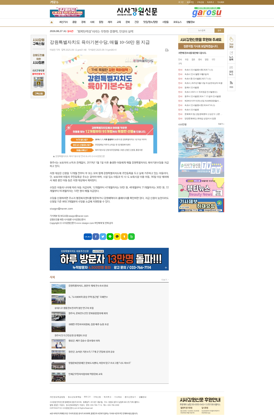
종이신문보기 (130, 397)
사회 (92, 22)
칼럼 (101, 22)
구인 (213, 59)
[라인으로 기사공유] (110, 236)
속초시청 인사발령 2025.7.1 (196, 78)
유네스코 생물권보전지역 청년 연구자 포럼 (74, 308)
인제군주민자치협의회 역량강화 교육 (85, 374)
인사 (180, 59)
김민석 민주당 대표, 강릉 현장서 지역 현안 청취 (105, 31)
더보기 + (221, 124)
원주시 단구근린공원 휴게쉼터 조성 (71, 335)
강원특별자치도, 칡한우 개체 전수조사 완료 (88, 285)
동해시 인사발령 (192, 87)
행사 (200, 59)
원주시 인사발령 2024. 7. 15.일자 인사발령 (203, 96)
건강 (136, 22)
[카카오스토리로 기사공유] (124, 236)
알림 (206, 59)
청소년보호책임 (74, 397)
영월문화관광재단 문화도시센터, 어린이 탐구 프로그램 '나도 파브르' (99, 363)
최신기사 (63, 22)
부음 (186, 59)
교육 (119, 22)
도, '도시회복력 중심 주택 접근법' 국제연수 (88, 297)
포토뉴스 (177, 22)
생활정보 (190, 22)
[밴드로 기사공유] (131, 236)
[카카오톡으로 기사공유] (117, 236)
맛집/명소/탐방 (150, 22)
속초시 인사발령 (192, 109)
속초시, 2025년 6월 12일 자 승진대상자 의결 (203, 83)
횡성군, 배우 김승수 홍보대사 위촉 (84, 340)
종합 (74, 22)
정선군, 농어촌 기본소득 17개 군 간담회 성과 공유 (91, 351)
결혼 (193, 59)
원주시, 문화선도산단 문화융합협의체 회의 (88, 313)
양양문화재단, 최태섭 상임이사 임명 (200, 118)
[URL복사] (88, 236)
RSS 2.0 (87, 397)
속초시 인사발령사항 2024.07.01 (198, 105)
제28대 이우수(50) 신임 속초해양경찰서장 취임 (205, 101)
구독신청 (200, 2)
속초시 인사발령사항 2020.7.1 (197, 70)
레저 (110, 22)
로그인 (181, 2)
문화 (128, 22)
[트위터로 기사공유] (103, 236)
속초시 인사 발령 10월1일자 (197, 74)
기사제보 (220, 2)
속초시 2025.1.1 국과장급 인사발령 (200, 92)
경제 (83, 22)
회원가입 (190, 2)
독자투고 (210, 2)
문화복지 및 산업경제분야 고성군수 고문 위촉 (204, 114)
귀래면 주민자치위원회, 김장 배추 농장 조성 (88, 324)
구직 (180, 64)
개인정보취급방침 (57, 397)
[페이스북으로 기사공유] (95, 236)
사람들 (165, 22)
